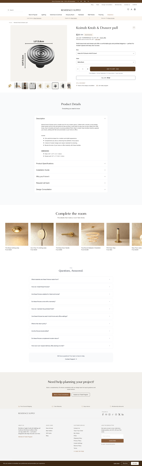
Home (10, 22)
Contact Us (77, 428)
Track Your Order (78, 430)
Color (77, 58)
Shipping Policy (78, 438)
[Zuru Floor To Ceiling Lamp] (42, 234)
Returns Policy (77, 445)
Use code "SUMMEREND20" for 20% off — (91, 37)
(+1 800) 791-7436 (79, 451)
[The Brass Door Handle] (67, 234)
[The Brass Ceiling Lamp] (16, 234)
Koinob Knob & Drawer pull (21, 22)
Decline (125, 463)
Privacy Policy (77, 440)
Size (77, 49)
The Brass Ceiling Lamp (12, 248)
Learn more (116, 463)
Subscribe (112, 440)
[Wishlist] (128, 9)
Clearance (110, 14)
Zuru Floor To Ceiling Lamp (38, 248)
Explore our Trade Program (81, 394)
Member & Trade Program (25, 436)
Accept (135, 463)
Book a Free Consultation (61, 394)
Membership (118, 4)
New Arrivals (49, 428)
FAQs (75, 435)
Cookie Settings (78, 443)
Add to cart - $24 (113, 69)
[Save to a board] (133, 27)
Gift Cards (48, 433)
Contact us (127, 4)
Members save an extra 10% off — (88, 39)
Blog (92, 4)
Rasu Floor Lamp (137, 248)
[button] (134, 9)
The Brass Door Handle (62, 248)
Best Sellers (49, 430)
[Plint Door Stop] (118, 234)
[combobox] (15, 10)
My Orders (76, 433)
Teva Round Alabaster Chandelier (91, 248)
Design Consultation (107, 4)
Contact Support (70, 359)
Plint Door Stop (110, 248)
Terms (75, 448)
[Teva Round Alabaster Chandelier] (92, 234)
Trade (97, 4)
